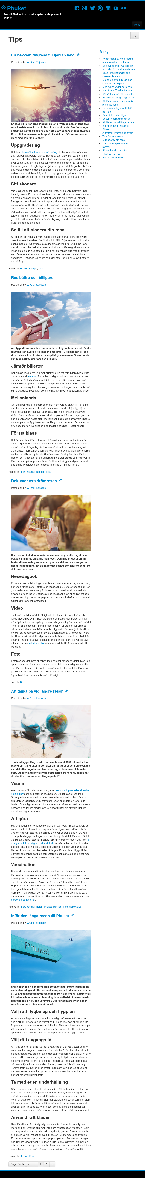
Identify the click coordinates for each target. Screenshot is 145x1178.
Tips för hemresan (112, 136)
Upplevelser (75, 906)
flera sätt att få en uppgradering (39, 152)
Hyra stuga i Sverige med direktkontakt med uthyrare (118, 60)
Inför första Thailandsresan (117, 90)
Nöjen (39, 906)
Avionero (32, 376)
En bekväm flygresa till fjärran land (43, 55)
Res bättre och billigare (32, 277)
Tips (41, 268)
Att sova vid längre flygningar (118, 97)
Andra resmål (27, 471)
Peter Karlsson (37, 284)
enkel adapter (36, 643)
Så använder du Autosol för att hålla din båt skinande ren (118, 67)
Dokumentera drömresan (34, 480)
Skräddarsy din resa (113, 140)
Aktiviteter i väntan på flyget (117, 132)
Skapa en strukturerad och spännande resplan (117, 81)
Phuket (16, 8)
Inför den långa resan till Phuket (40, 915)
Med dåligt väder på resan (117, 87)
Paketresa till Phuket (113, 157)
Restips (33, 268)
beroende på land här (23, 899)
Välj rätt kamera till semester (118, 94)
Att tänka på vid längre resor (37, 691)
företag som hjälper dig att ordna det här (50, 841)
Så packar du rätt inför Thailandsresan (114, 152)
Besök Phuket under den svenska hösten (116, 74)
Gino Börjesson (38, 62)
